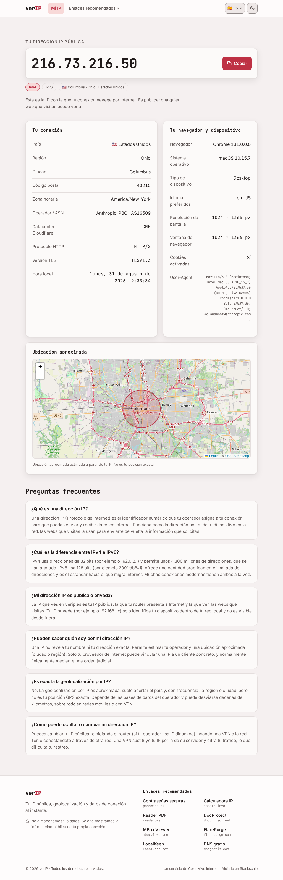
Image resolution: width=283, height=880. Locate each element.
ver (33, 8)
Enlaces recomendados (92, 8)
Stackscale (249, 868)
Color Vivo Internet (203, 868)
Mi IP (56, 8)
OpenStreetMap (237, 455)
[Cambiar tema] (252, 8)
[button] (40, 367)
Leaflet (213, 455)
